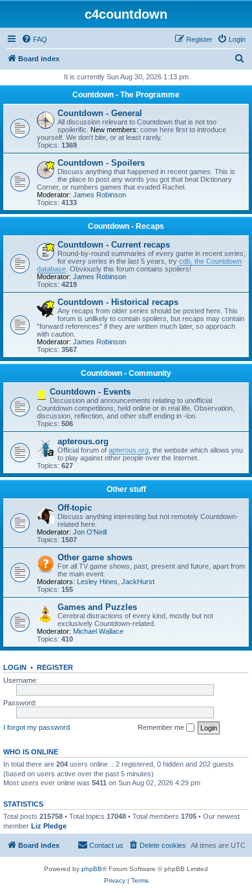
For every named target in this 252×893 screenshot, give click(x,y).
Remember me (162, 727)
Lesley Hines (97, 581)
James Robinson (99, 195)
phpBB (91, 868)
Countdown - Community (126, 373)
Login (14, 667)
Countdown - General (100, 113)
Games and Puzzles (97, 607)
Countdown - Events (90, 392)
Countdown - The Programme (126, 94)
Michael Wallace (98, 631)
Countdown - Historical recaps (118, 302)
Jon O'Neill (90, 532)
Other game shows (95, 557)
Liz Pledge (49, 826)
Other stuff (126, 489)
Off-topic (75, 508)
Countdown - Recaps (126, 226)
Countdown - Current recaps (114, 245)
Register (55, 667)
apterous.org (83, 441)
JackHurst (137, 581)
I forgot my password (36, 727)
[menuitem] (34, 39)
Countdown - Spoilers (101, 163)
